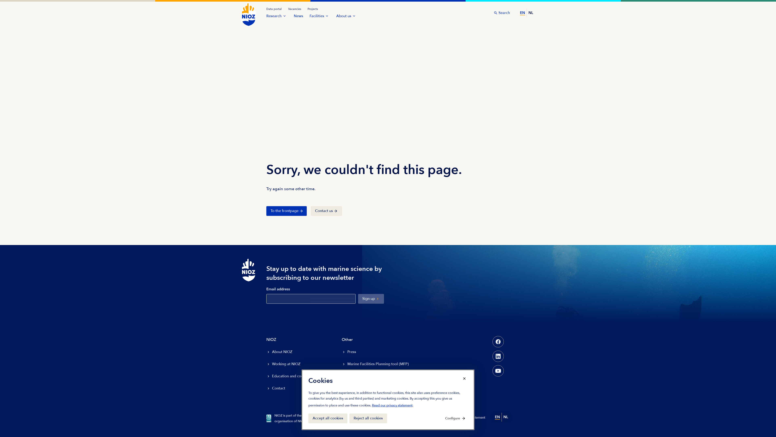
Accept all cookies (328, 418)
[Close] (464, 378)
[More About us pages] (354, 16)
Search (504, 12)
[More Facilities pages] (327, 16)
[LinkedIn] (498, 356)
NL (530, 12)
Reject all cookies (368, 418)
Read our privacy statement (392, 406)
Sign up (368, 298)
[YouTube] (498, 371)
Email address (278, 289)
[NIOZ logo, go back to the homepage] (246, 10)
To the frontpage (284, 210)
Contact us (324, 210)
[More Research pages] (284, 16)
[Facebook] (498, 341)
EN (522, 12)
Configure (452, 418)
